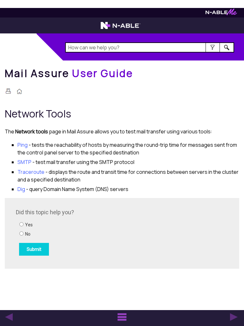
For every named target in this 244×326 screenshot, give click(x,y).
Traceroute (30, 171)
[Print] (8, 91)
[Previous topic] (9, 317)
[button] (213, 47)
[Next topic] (234, 317)
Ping (22, 144)
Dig (21, 189)
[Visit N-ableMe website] (221, 14)
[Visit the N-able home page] (120, 28)
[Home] (19, 92)
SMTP (24, 162)
